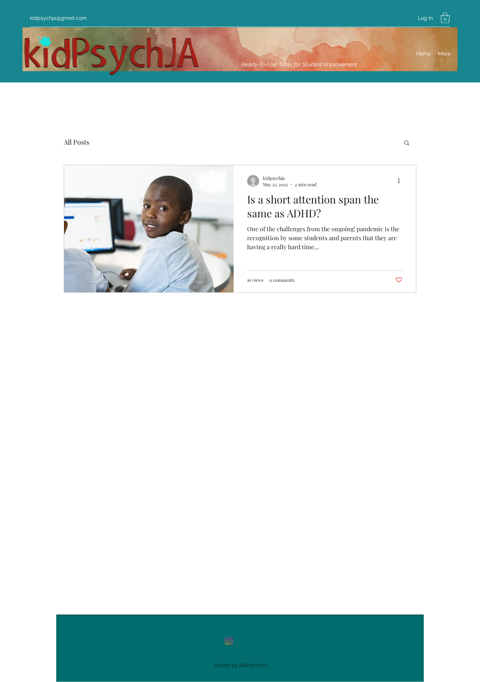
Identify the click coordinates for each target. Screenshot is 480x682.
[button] (445, 17)
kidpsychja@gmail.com (58, 18)
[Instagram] (228, 641)
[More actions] (401, 180)
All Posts (76, 142)
